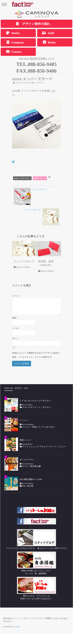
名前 (15, 318)
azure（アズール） (22, 178)
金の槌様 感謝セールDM (31, 479)
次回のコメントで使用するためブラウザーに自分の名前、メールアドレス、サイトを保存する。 (36, 355)
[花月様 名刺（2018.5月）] (48, 248)
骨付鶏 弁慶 (36, 466)
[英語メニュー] (11, 444)
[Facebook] (13, 162)
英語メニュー (26, 440)
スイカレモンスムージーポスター (35, 400)
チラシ (25, 466)
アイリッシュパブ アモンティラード (39, 446)
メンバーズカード (24, 261)
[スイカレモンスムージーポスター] (11, 405)
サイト (15, 338)
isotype (17, 626)
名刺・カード (40, 178)
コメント (16, 296)
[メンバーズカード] (24, 248)
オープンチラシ (27, 459)
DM (23, 486)
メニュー (24, 420)
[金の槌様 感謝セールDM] (11, 483)
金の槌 (30, 486)
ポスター (46, 407)
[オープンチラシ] (11, 464)
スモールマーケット (31, 407)
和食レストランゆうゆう (43, 427)
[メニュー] (11, 424)
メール (16, 328)
